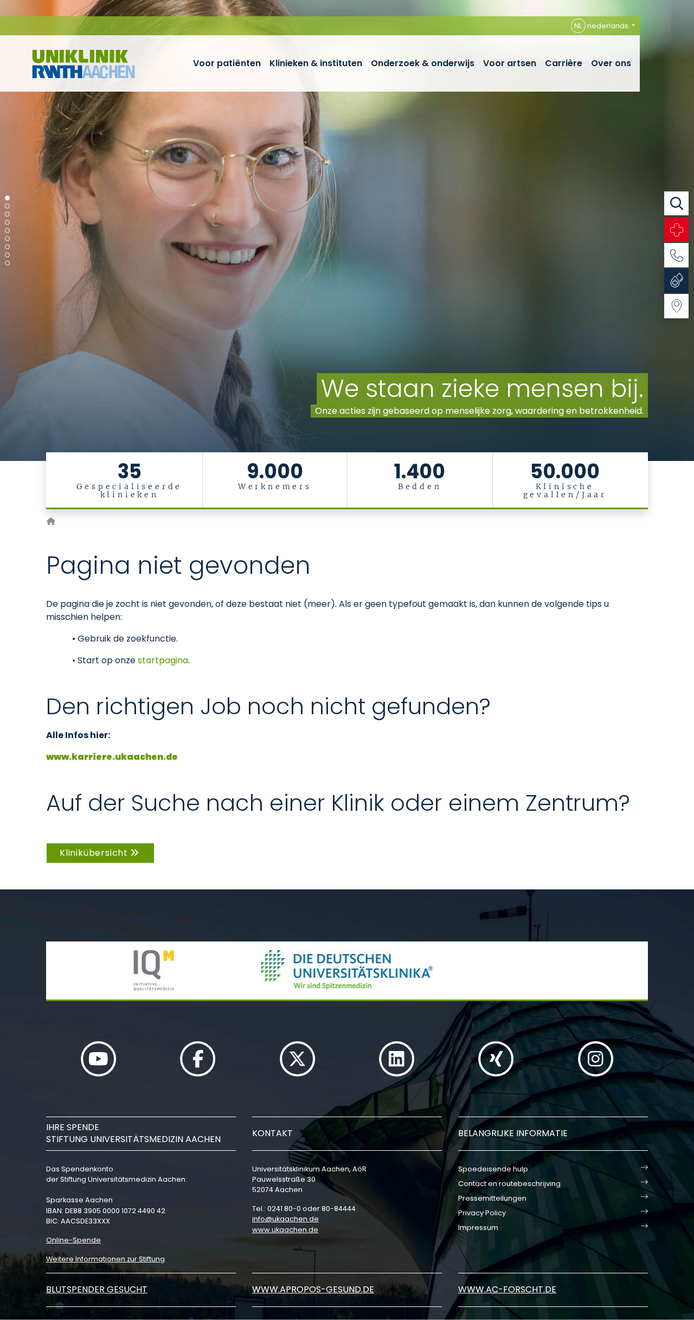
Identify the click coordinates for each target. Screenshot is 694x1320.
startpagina (163, 660)
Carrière (563, 63)
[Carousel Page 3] (7, 214)
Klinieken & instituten (315, 63)
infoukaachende (285, 1218)
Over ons (611, 63)
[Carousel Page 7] (7, 247)
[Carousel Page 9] (7, 263)
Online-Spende (73, 1240)
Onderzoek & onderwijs (422, 63)
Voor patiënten (227, 63)
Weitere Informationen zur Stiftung (105, 1259)
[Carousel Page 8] (7, 255)
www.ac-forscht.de (507, 1289)
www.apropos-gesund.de (313, 1289)
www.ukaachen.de (285, 1229)
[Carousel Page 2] (7, 206)
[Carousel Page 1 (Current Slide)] (7, 198)
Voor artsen (509, 63)
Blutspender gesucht (96, 1289)
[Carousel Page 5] (7, 230)
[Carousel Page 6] (7, 238)
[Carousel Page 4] (7, 222)
